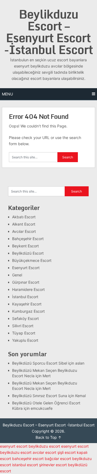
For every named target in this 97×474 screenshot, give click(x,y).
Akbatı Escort (24, 217)
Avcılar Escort (24, 231)
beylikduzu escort (44, 446)
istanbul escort (25, 464)
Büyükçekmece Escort (31, 260)
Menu (7, 94)
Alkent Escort (23, 224)
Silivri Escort (22, 325)
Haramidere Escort (28, 289)
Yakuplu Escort (25, 340)
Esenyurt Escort (26, 267)
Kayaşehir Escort (26, 304)
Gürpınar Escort (25, 282)
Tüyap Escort (23, 333)
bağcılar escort (58, 458)
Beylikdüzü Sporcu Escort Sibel (39, 363)
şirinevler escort (53, 464)
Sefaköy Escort (25, 318)
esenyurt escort (13, 446)
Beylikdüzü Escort (28, 253)
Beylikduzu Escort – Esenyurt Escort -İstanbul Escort (48, 31)
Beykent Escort (25, 246)
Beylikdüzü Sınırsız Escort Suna (39, 395)
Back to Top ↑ (48, 437)
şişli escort (66, 452)
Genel (17, 275)
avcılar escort (44, 452)
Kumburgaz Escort (28, 311)
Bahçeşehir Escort (28, 238)
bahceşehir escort (28, 458)
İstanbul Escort (25, 296)
